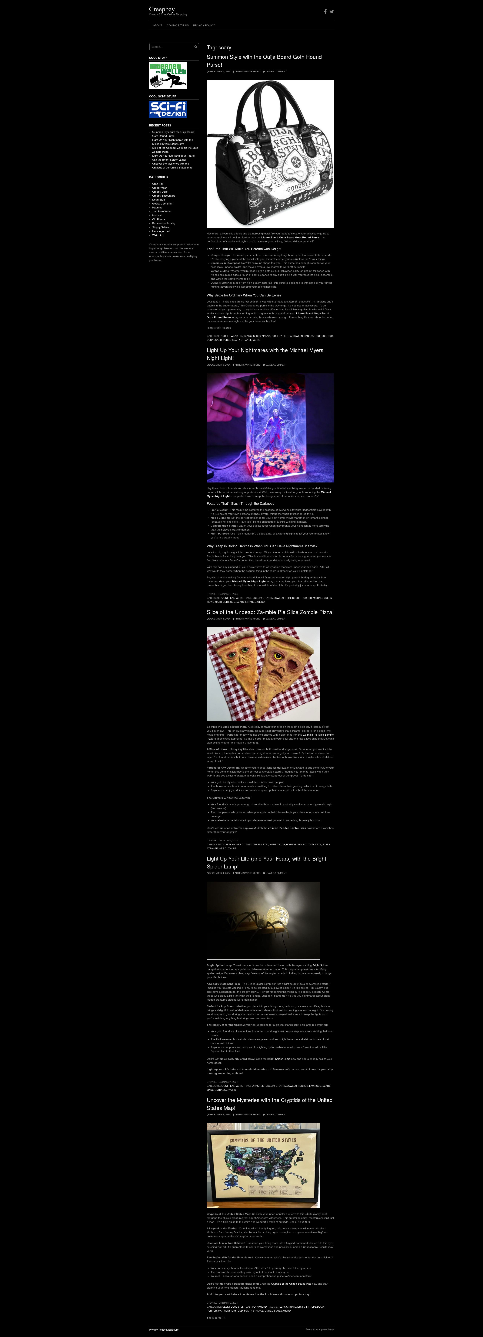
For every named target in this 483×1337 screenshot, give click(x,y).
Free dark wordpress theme (320, 1329)
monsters (230, 1310)
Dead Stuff (158, 199)
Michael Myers (322, 598)
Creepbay (162, 8)
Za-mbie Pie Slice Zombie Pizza (287, 827)
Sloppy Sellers (160, 227)
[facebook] (325, 12)
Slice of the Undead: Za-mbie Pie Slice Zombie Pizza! (270, 612)
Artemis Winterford (248, 71)
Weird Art (157, 235)
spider (211, 1090)
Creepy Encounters (163, 195)
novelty (303, 844)
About (157, 25)
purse (227, 340)
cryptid (291, 1307)
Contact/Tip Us (178, 25)
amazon (266, 336)
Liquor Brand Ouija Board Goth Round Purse (290, 237)
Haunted (157, 207)
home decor (293, 598)
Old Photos (158, 219)
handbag (309, 336)
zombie (232, 848)
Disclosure (172, 1329)
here (307, 1221)
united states (273, 1310)
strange (246, 340)
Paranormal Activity (163, 223)
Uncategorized (161, 231)
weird (256, 340)
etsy (265, 598)
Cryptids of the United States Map (291, 1283)
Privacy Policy (204, 25)
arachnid (258, 1086)
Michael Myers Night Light (249, 581)
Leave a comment (276, 71)
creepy (276, 336)
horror (321, 336)
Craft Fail (157, 183)
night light (222, 602)
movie (210, 602)
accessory (254, 336)
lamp (312, 1086)
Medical (157, 215)
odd (330, 336)
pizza (318, 844)
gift (285, 336)
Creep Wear (230, 336)
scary (236, 340)
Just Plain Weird (232, 598)
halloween (295, 336)
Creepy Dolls (160, 191)
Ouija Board (214, 340)
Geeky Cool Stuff (233, 1307)
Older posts (217, 1318)
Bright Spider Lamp (278, 1058)
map (220, 1310)
